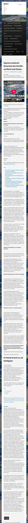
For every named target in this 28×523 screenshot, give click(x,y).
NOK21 (6, 4)
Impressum (10, 54)
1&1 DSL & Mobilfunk (17, 25)
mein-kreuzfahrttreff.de (8, 46)
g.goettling (19, 71)
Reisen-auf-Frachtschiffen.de (9, 51)
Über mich (18, 51)
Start (5, 23)
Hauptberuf (6, 38)
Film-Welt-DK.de (19, 28)
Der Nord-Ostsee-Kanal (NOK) (9, 28)
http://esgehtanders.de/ (14, 38)
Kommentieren (8, 391)
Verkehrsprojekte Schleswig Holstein (13, 23)
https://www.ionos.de (18, 43)
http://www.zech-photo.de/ (8, 43)
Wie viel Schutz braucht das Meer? (12, 183)
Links (22, 51)
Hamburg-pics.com (17, 36)
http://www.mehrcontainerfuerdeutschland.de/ (12, 41)
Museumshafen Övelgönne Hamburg (10, 49)
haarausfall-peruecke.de (8, 36)
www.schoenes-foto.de (8, 25)
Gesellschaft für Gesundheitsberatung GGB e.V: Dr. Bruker (13, 32)
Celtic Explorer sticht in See (9, 164)
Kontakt (5, 54)
